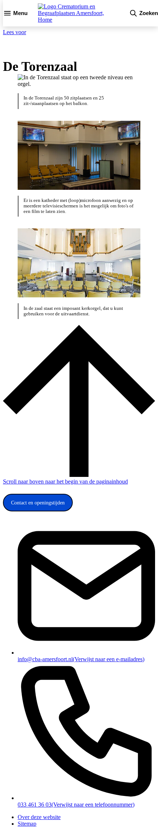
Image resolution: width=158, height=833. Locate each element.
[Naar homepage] (78, 13)
